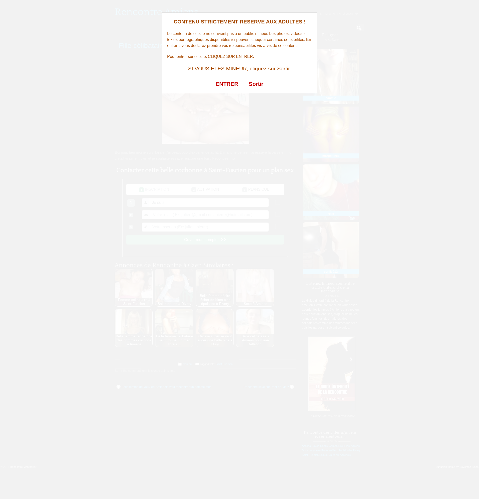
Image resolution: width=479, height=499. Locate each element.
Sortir (256, 84)
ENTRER (227, 84)
